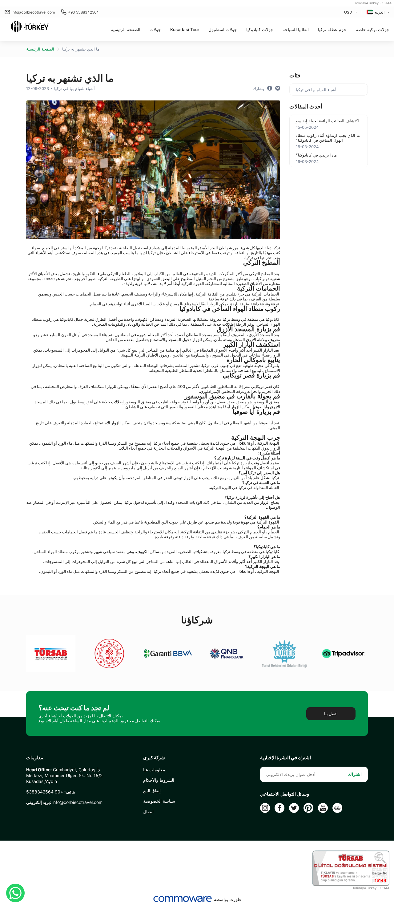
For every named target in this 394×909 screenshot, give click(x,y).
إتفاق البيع (152, 790)
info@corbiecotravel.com (33, 12)
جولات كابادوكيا (259, 29)
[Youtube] (323, 808)
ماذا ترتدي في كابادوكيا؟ (316, 155)
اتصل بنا (331, 713)
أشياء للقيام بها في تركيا (74, 88)
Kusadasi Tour (184, 29)
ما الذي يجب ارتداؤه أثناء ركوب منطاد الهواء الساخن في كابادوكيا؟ (328, 138)
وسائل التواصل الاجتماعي (284, 794)
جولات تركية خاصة (372, 29)
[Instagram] (265, 808)
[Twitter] (294, 808)
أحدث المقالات (305, 106)
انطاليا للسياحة (296, 29)
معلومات (34, 757)
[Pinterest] (308, 808)
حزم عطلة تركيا (332, 29)
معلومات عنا (154, 769)
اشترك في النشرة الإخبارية (285, 757)
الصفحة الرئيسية (125, 29)
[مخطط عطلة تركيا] (30, 27)
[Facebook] (279, 808)
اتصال (148, 811)
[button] (155, 29)
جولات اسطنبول (222, 29)
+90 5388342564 (83, 12)
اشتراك (355, 774)
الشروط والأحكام (158, 780)
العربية (379, 12)
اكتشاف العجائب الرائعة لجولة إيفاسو (327, 120)
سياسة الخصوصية (159, 801)
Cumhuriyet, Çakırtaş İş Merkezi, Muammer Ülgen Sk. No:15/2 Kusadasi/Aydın (64, 775)
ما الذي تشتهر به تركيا (80, 49)
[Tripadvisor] (337, 808)
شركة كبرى (154, 757)
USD (348, 12)
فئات (294, 75)
